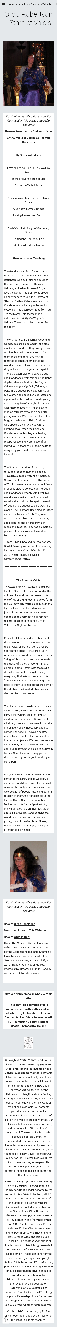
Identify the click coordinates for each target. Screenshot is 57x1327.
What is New (22, 936)
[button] (4, 4)
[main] (28, 18)
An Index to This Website (30, 930)
